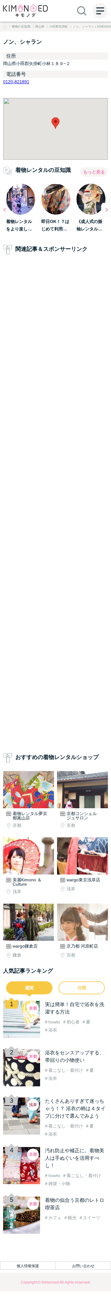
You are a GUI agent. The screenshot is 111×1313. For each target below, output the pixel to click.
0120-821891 (16, 81)
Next (106, 209)
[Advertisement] (55, 504)
